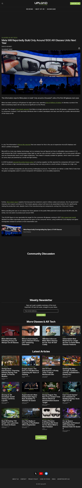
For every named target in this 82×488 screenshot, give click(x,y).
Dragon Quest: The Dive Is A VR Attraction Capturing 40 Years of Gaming (30, 371)
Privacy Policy (33, 479)
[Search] (2, 3)
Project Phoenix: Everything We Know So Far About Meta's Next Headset (50, 424)
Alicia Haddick (26, 376)
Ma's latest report (12, 202)
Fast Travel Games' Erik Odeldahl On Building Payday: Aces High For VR (71, 398)
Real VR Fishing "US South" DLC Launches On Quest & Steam (10, 423)
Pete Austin (5, 378)
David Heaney (7, 46)
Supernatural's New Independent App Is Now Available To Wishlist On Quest (29, 398)
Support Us (75, 3)
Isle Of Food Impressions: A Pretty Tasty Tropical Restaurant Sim (50, 371)
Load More (41, 437)
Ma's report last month (68, 217)
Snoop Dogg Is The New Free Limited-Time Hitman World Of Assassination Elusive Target (51, 398)
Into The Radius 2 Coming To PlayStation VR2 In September (30, 423)
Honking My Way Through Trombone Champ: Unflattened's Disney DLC (71, 371)
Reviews (29, 9)
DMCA (53, 479)
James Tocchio (66, 376)
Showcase (51, 9)
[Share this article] (79, 48)
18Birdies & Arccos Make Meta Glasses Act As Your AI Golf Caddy (49, 341)
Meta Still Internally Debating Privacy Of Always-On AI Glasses (10, 341)
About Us (15, 479)
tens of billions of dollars (54, 102)
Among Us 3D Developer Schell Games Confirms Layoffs (8, 398)
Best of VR (40, 9)
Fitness (24, 393)
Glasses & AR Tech (9, 37)
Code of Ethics (45, 479)
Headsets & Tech (47, 419)
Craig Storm (25, 402)
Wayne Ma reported (24, 144)
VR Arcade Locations (28, 367)
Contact (24, 479)
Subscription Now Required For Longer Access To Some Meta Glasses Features (71, 341)
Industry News (6, 393)
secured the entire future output (23, 162)
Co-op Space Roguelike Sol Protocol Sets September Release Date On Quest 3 (71, 425)
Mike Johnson (5, 402)
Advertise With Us (63, 479)
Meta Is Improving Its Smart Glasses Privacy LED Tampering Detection (30, 341)
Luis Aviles (45, 376)
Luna (43, 428)
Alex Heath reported (22, 109)
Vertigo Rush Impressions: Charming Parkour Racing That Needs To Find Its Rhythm (10, 372)
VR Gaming (5, 367)
